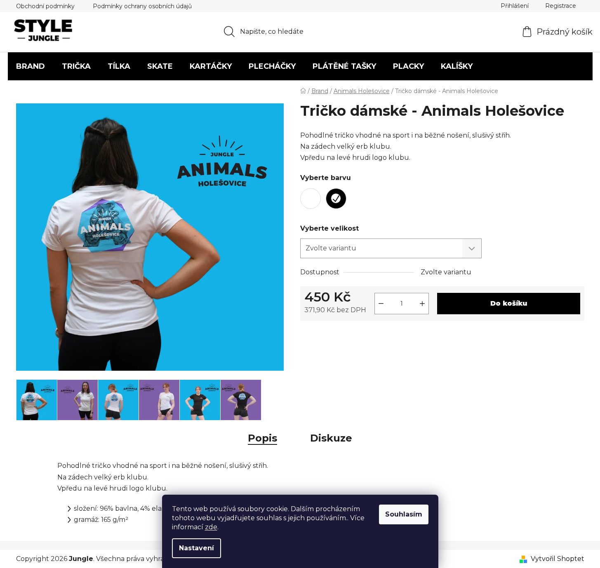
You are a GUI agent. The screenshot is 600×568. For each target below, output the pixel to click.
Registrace (560, 5)
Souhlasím (403, 514)
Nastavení (196, 548)
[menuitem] (30, 66)
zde (211, 527)
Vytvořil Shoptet (557, 559)
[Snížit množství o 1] (381, 303)
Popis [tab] (262, 438)
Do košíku (508, 303)
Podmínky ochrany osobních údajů (142, 6)
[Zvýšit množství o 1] (422, 303)
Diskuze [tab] (331, 438)
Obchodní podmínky (45, 6)
